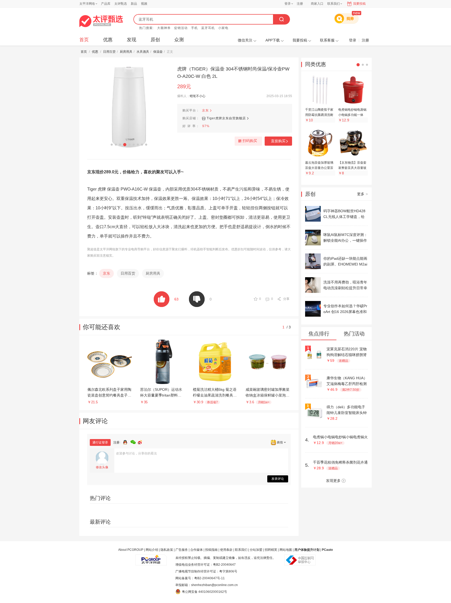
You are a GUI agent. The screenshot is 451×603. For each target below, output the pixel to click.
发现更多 (333, 480)
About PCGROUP (130, 550)
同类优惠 (315, 64)
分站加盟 (256, 550)
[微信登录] (134, 441)
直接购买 (278, 141)
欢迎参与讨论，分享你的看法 (136, 453)
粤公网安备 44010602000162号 (204, 592)
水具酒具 (143, 52)
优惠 (107, 39)
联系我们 (241, 550)
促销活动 (181, 28)
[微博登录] (141, 441)
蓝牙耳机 (208, 28)
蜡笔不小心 (197, 96)
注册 (300, 3)
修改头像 (102, 467)
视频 (144, 3)
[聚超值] (101, 21)
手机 (194, 28)
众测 (179, 39)
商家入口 (317, 3)
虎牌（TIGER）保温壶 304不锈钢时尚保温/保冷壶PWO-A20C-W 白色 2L (233, 72)
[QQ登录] (126, 441)
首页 (84, 39)
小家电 (223, 28)
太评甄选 (120, 3)
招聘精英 (271, 550)
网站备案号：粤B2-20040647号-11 (200, 578)
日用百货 (109, 52)
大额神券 (164, 28)
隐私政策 (167, 550)
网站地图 (286, 550)
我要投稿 (359, 3)
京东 (205, 110)
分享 (286, 299)
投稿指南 (211, 550)
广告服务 (181, 550)
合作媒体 (196, 550)
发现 (131, 39)
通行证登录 (100, 442)
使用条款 (226, 550)
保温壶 (158, 52)
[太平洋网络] (151, 558)
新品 (134, 3)
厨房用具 (126, 52)
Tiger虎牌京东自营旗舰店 (226, 118)
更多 (362, 194)
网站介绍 (152, 550)
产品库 (105, 3)
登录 (287, 3)
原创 (155, 39)
